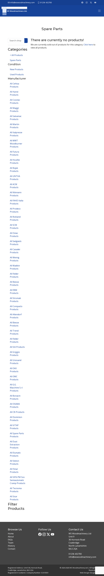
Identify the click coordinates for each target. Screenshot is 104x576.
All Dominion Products (16, 419)
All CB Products (17, 412)
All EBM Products (14, 291)
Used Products (17, 74)
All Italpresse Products (16, 134)
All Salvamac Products (15, 118)
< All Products (16, 55)
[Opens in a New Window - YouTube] (95, 2)
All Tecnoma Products (16, 490)
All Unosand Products (15, 362)
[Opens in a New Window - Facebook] (82, 2)
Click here (88, 44)
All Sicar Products (14, 498)
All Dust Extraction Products (15, 444)
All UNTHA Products (15, 178)
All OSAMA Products (15, 405)
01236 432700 (75, 553)
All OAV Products (14, 370)
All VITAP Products (14, 427)
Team (10, 542)
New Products (16, 69)
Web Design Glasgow (88, 573)
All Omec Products (14, 235)
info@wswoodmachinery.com (82, 557)
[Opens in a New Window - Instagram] (87, 2)
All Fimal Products (14, 470)
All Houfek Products (15, 161)
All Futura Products (14, 153)
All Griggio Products (15, 354)
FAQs (10, 539)
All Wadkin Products (15, 267)
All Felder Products (14, 275)
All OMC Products (14, 378)
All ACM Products (14, 186)
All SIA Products (17, 347)
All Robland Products (15, 218)
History (11, 545)
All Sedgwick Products (15, 243)
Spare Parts (15, 60)
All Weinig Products (14, 259)
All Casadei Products (15, 251)
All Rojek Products (14, 169)
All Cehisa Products (14, 85)
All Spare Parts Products (17, 435)
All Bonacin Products (15, 397)
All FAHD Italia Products (16, 202)
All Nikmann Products (15, 194)
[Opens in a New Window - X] (91, 2)
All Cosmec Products (15, 101)
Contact (11, 548)
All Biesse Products (14, 283)
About (11, 536)
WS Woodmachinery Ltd (79, 568)
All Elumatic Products (15, 454)
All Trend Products (14, 332)
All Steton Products (14, 462)
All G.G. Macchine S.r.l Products (16, 387)
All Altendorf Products (16, 316)
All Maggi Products (14, 109)
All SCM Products (14, 226)
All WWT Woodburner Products (16, 143)
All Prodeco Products (15, 210)
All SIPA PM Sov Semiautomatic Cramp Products (17, 480)
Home (11, 533)
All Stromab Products (15, 300)
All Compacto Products (16, 308)
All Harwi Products (14, 93)
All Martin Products (14, 126)
